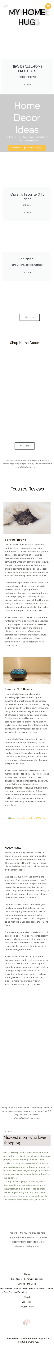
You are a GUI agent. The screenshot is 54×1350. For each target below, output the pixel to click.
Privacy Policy (27, 1307)
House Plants (13, 847)
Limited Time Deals (27, 1284)
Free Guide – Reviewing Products (27, 1279)
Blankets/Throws (15, 539)
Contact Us (27, 1302)
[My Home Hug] (6, 6)
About (27, 1297)
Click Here (27, 84)
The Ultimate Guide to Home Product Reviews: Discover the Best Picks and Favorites (26, 1290)
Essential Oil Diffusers (18, 689)
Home (27, 1274)
